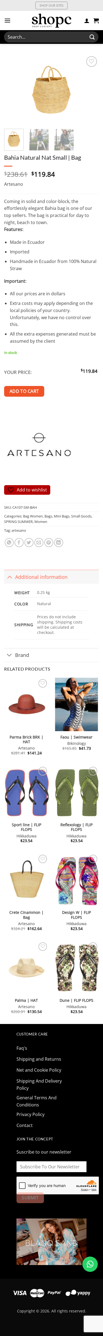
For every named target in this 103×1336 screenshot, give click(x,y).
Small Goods (81, 516)
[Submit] (92, 37)
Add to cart (24, 391)
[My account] (87, 21)
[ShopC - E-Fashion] (51, 20)
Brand (22, 655)
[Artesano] (40, 446)
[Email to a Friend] (38, 542)
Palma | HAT (26, 1000)
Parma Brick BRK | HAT (26, 739)
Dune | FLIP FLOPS (76, 1000)
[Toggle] (9, 577)
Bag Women (33, 516)
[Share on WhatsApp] (9, 542)
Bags (48, 516)
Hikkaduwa (26, 836)
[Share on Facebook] (19, 542)
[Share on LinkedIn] (58, 542)
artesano (19, 530)
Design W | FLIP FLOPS (76, 915)
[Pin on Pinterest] (48, 542)
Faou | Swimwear (76, 737)
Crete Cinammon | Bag (26, 915)
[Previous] (13, 90)
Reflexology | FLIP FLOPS (76, 827)
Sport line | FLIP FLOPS (26, 827)
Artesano (13, 184)
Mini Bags (61, 516)
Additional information (41, 577)
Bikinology (76, 743)
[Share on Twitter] (29, 542)
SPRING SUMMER (18, 521)
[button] (7, 20)
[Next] (90, 90)
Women (40, 521)
